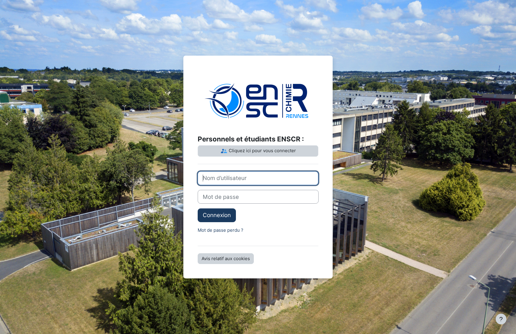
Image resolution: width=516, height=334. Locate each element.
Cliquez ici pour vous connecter (262, 150)
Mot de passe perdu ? (220, 230)
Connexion (217, 215)
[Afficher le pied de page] (501, 319)
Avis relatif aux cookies (226, 258)
